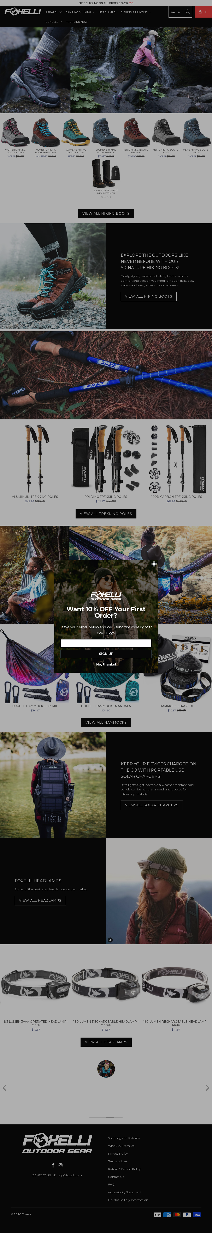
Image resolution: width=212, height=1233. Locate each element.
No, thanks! (106, 664)
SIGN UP (106, 654)
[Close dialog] (154, 564)
